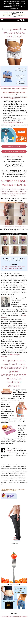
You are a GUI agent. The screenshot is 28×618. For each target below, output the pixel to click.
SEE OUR (22, 489)
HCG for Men (22, 226)
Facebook (9, 450)
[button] (14, 146)
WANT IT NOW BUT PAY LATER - (10, 489)
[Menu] (2, 20)
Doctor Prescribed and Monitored (13, 122)
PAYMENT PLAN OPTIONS (8, 490)
